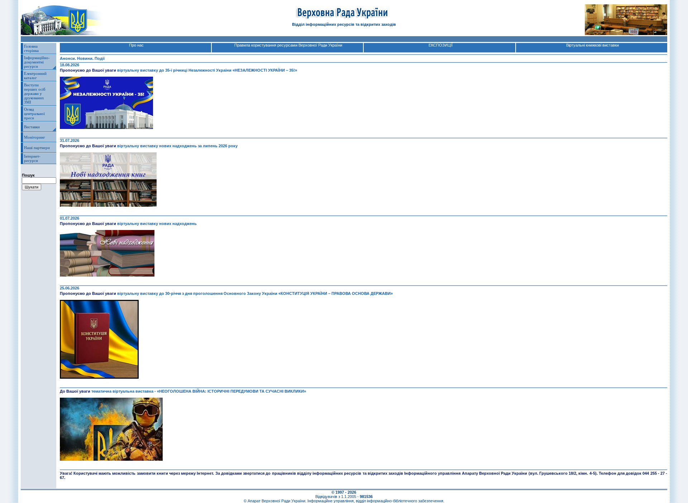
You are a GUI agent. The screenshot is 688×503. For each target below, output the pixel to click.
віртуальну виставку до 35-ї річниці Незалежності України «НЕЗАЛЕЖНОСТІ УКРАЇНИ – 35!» (207, 70)
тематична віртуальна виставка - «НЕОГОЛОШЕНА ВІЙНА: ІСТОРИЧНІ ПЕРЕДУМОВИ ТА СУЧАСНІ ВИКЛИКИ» (198, 391)
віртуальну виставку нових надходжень (157, 223)
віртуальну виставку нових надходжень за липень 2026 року (177, 146)
